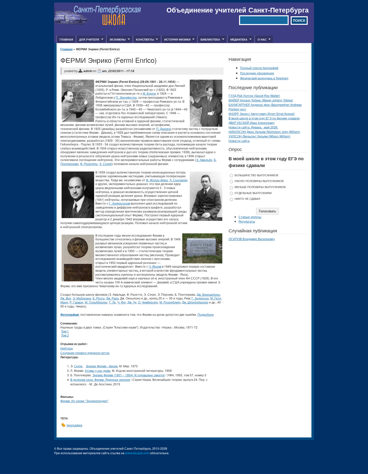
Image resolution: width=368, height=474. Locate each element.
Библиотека (209, 40)
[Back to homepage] (97, 24)
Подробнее (206, 314)
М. (149, 93)
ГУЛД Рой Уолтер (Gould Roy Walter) (254, 95)
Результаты (247, 221)
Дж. (208, 294)
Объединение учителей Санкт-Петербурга (237, 10)
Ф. (89, 164)
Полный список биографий (259, 68)
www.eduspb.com (137, 453)
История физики (176, 40)
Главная (66, 39)
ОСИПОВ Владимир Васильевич (252, 239)
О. (148, 302)
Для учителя (87, 40)
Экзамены (116, 40)
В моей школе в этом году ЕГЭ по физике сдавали (264, 118)
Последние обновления (257, 73)
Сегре (78, 366)
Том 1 (65, 331)
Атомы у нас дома (97, 370)
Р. (76, 302)
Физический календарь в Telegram (264, 78)
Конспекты (143, 40)
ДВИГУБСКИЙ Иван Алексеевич (251, 122)
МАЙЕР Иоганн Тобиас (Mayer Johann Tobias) (261, 100)
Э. (204, 159)
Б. (99, 298)
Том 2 (65, 335)
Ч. (155, 266)
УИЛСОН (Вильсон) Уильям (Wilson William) (259, 136)
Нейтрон (66, 348)
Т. (112, 302)
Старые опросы (250, 217)
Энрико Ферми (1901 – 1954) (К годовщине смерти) (128, 375)
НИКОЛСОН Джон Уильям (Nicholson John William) (264, 131)
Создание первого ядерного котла (84, 353)
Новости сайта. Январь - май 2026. (253, 127)
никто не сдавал (247, 199)
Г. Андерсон (200, 298)
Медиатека (237, 40)
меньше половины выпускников (260, 187)
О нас (261, 40)
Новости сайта (239, 140)
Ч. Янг (121, 302)
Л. (178, 180)
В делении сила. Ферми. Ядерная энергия (100, 379)
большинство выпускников (256, 175)
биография (74, 425)
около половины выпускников (259, 181)
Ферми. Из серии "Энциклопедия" (84, 401)
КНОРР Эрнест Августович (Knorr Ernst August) (262, 113)
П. (126, 97)
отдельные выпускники (253, 193)
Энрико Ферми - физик (102, 366)
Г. (119, 203)
